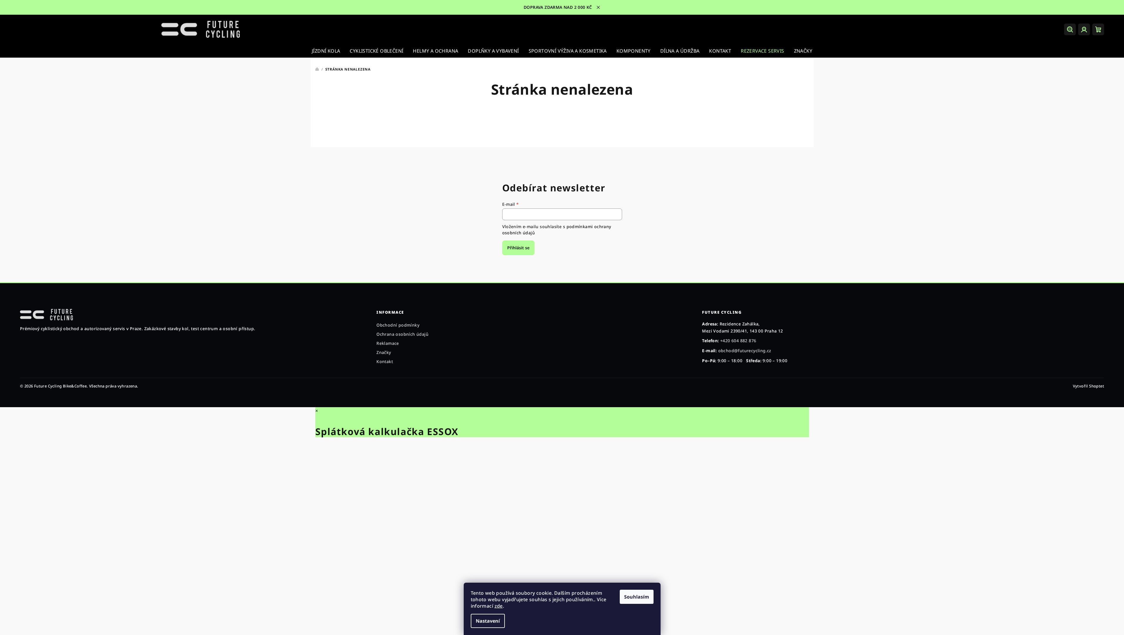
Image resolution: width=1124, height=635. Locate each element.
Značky (383, 352)
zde (499, 606)
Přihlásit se (518, 247)
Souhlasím (636, 597)
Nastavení (488, 621)
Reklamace (387, 343)
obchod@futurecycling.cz (744, 350)
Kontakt (384, 361)
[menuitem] (326, 51)
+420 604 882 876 (738, 340)
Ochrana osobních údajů (402, 334)
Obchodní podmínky (397, 325)
